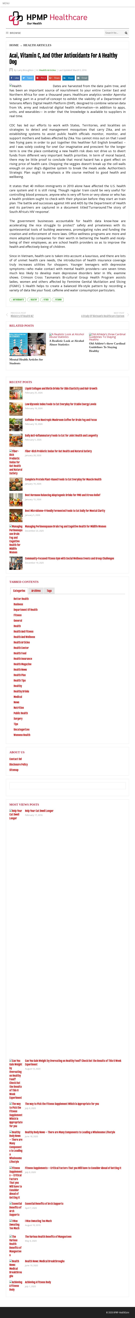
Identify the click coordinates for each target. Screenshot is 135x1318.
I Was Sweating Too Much (38, 1221)
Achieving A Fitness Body (38, 1282)
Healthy (18, 686)
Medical (18, 697)
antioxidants (18, 299)
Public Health (21, 713)
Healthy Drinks (21, 691)
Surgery (18, 718)
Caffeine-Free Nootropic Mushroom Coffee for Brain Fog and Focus (61, 420)
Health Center (21, 648)
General (18, 620)
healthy (34, 299)
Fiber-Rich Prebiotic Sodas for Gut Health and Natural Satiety (58, 451)
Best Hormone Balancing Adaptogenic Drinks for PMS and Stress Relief (62, 495)
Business (18, 604)
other (46, 299)
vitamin (58, 299)
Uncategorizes (21, 729)
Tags (49, 590)
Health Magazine (22, 664)
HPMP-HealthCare (121, 1312)
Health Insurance (23, 658)
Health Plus (20, 675)
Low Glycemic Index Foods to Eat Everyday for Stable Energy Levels (60, 404)
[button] (6, 3)
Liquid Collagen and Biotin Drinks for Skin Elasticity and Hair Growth (61, 388)
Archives (36, 590)
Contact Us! (15, 759)
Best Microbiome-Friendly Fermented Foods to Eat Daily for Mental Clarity (65, 510)
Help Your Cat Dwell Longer (39, 811)
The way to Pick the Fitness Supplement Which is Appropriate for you (62, 1104)
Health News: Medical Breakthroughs (45, 1261)
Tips (16, 724)
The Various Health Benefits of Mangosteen (48, 1236)
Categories (19, 590)
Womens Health (22, 735)
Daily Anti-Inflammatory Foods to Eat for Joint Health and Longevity (61, 435)
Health (17, 626)
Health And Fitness (23, 631)
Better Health (21, 599)
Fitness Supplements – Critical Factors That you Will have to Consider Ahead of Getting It (73, 1168)
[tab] (19, 591)
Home (14, 45)
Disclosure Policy (18, 764)
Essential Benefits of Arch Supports (44, 1203)
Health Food (20, 653)
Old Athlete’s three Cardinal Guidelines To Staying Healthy (107, 347)
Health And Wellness (24, 637)
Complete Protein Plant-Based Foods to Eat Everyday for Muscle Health (63, 479)
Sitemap (13, 770)
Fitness (18, 615)
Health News (20, 669)
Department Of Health (26, 609)
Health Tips (20, 680)
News (16, 702)
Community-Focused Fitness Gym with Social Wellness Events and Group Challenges (69, 558)
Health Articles (37, 45)
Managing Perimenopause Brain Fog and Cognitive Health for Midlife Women (65, 526)
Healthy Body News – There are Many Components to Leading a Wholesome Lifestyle (70, 1132)
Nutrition (19, 707)
